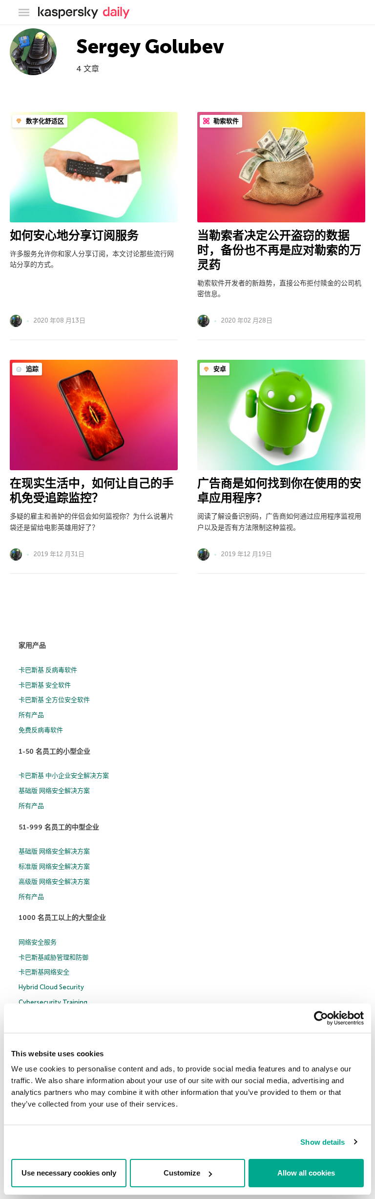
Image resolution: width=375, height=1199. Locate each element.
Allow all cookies (306, 1173)
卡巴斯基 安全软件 (45, 685)
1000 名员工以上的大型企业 (62, 918)
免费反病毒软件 (41, 730)
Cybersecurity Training (53, 1002)
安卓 (219, 368)
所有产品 (31, 715)
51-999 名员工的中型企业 (59, 827)
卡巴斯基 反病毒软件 (48, 670)
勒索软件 (225, 121)
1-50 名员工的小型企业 (54, 751)
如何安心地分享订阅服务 (74, 235)
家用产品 (32, 645)
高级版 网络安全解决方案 (54, 881)
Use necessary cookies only (68, 1173)
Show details (322, 1142)
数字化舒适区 (44, 121)
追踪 (31, 368)
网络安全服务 (38, 942)
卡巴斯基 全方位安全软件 (54, 699)
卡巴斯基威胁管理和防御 (53, 957)
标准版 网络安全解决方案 (54, 866)
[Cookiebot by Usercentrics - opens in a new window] (321, 1018)
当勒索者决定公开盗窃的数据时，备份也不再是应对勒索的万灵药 (279, 250)
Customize (182, 1173)
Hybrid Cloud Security (51, 987)
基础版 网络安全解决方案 (54, 790)
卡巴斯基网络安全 (44, 972)
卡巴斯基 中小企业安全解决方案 (64, 775)
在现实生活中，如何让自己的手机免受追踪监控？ (92, 490)
